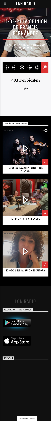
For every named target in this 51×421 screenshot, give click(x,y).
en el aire (25, 17)
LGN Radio (25, 3)
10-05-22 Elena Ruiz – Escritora (25, 270)
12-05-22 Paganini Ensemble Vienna (25, 169)
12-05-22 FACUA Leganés (25, 219)
